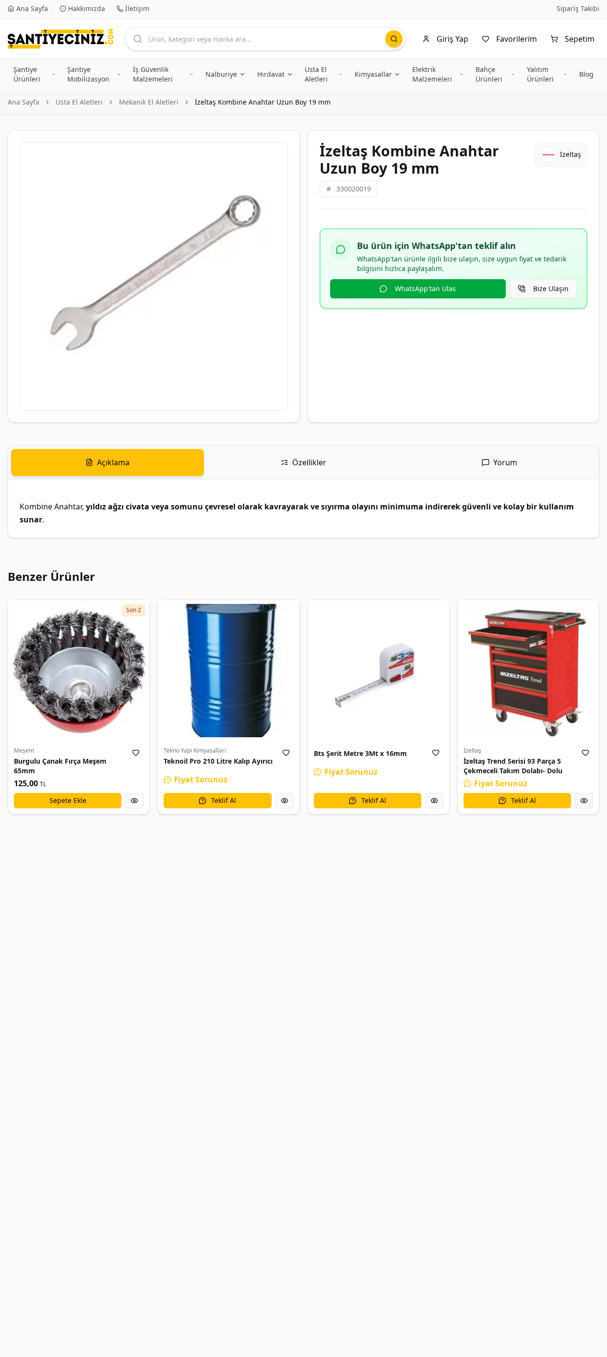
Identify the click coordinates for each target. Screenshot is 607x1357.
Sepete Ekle (67, 800)
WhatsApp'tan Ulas (425, 288)
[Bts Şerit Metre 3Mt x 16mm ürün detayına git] (378, 670)
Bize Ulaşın (551, 288)
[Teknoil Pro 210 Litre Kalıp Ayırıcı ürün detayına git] (228, 670)
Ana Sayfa (23, 101)
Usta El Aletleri (79, 101)
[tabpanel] (303, 508)
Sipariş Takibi (578, 8)
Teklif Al (223, 800)
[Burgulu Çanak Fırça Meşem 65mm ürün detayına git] (78, 670)
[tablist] (303, 462)
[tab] (107, 462)
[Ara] (394, 38)
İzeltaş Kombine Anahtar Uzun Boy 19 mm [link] (263, 101)
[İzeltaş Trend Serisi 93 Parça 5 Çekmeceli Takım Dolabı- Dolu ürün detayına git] (528, 670)
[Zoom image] (275, 155)
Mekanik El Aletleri (149, 101)
